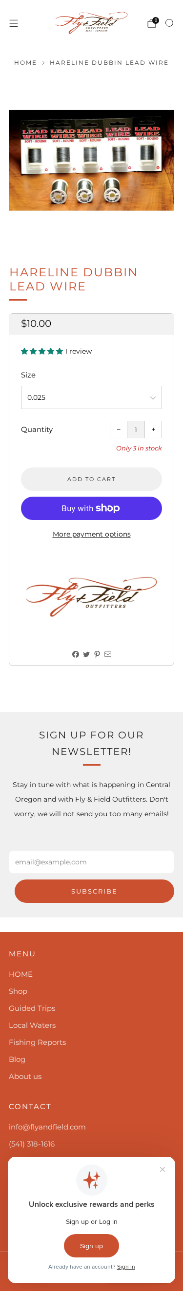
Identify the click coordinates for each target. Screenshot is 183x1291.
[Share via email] (107, 654)
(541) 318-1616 (32, 1143)
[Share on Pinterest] (97, 654)
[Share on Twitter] (86, 654)
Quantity (37, 429)
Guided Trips (32, 1008)
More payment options (92, 534)
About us (25, 1076)
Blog (17, 1059)
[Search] (169, 23)
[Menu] (14, 23)
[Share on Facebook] (75, 654)
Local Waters (32, 1025)
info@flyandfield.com (47, 1126)
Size (28, 374)
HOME (21, 974)
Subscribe (94, 891)
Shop (18, 991)
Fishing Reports (37, 1042)
